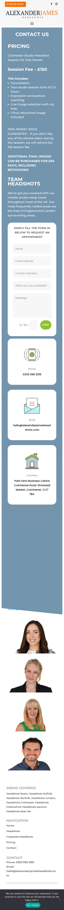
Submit (45, 324)
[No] (60, 899)
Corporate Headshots (19, 836)
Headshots (13, 831)
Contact (11, 847)
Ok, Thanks (33, 905)
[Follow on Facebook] (51, 4)
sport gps (14, 609)
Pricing (10, 842)
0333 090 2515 (32, 374)
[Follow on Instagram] (56, 4)
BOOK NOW (16, 4)
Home (10, 825)
